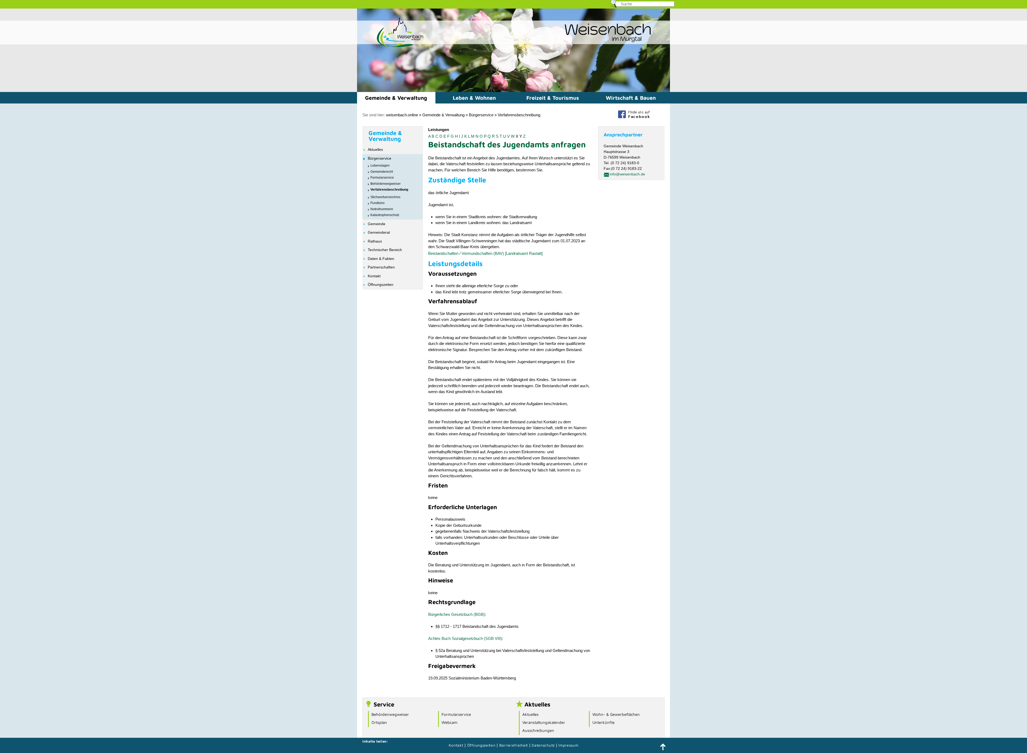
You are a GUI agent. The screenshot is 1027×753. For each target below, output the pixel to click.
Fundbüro (377, 203)
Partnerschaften (381, 267)
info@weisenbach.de (627, 174)
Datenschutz (544, 745)
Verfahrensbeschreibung (519, 115)
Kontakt (374, 276)
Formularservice (382, 177)
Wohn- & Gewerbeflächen (616, 714)
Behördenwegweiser (385, 184)
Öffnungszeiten (380, 284)
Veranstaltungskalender (543, 722)
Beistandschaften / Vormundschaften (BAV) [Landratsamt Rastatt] (485, 253)
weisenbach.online (402, 115)
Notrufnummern (381, 209)
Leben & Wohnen (474, 98)
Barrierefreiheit (513, 745)
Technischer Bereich (385, 250)
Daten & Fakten (381, 258)
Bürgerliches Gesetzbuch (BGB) (456, 614)
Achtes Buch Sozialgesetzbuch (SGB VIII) (465, 638)
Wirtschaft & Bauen (631, 98)
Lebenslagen (380, 165)
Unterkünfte (603, 722)
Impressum (568, 745)
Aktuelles (375, 149)
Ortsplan (379, 722)
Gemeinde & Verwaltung (396, 98)
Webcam (449, 722)
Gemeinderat (379, 232)
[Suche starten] (669, 5)
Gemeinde (376, 224)
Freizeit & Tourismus (552, 98)
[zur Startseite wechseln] (390, 47)
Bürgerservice (481, 115)
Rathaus (375, 241)
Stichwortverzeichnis (385, 197)
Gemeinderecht (381, 172)
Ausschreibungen (538, 730)
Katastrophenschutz (384, 215)
